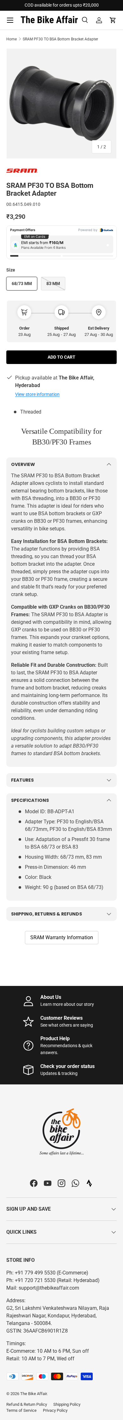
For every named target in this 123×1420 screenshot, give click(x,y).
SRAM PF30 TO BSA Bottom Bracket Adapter (60, 39)
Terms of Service (21, 1410)
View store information (37, 394)
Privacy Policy (55, 1410)
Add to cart (61, 357)
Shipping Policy (66, 1404)
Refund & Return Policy (26, 1404)
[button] (113, 20)
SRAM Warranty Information (61, 937)
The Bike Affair (33, 1393)
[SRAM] (22, 170)
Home (11, 39)
